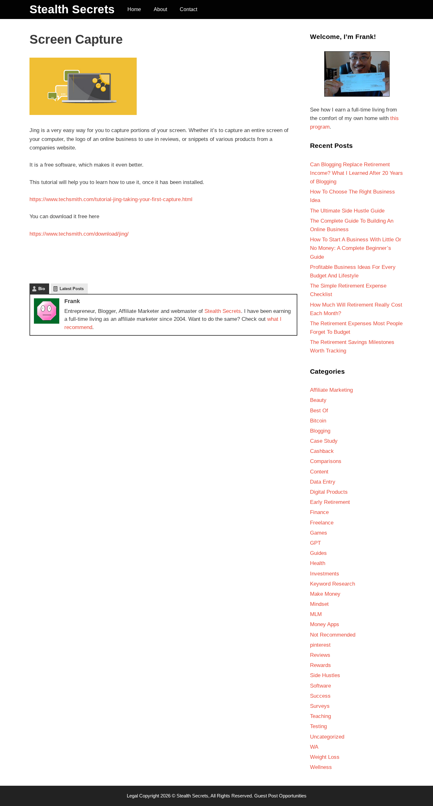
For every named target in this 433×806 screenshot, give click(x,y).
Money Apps (324, 624)
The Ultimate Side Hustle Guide (347, 211)
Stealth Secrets (72, 9)
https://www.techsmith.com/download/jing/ (79, 234)
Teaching (320, 716)
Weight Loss (324, 757)
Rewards (320, 665)
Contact (188, 9)
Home (134, 9)
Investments (324, 574)
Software (320, 686)
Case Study (324, 441)
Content (319, 472)
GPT (315, 543)
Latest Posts (72, 288)
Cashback (322, 451)
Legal (132, 795)
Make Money (325, 594)
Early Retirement (330, 502)
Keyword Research (332, 584)
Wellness (321, 767)
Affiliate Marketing (331, 390)
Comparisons (325, 461)
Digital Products (329, 492)
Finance (319, 512)
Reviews (320, 655)
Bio (41, 288)
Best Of (319, 411)
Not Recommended (332, 635)
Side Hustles (325, 675)
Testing (318, 726)
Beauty (318, 400)
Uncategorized (327, 737)
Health (317, 563)
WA (314, 747)
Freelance (321, 523)
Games (318, 533)
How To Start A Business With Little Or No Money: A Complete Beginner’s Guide (355, 248)
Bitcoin (318, 421)
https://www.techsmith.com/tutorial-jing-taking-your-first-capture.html (110, 199)
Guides (318, 553)
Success (320, 696)
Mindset (319, 604)
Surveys (320, 706)
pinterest (320, 645)
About (160, 9)
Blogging (320, 431)
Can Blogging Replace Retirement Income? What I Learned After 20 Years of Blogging (356, 173)
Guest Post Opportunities (280, 795)
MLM (316, 614)
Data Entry (322, 482)
